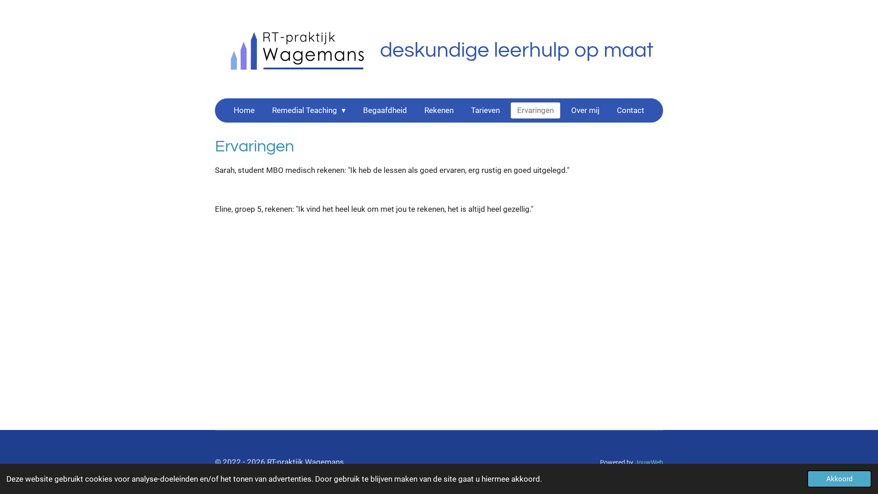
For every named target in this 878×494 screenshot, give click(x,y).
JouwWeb (649, 462)
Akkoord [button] (839, 479)
